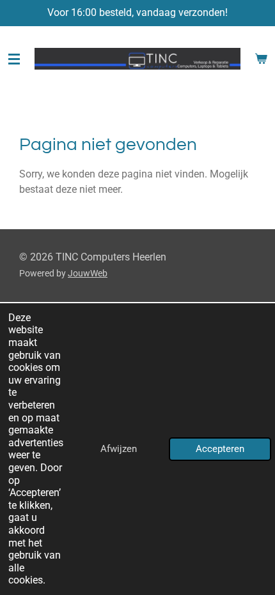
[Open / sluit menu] (14, 58)
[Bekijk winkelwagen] (261, 58)
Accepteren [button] (220, 449)
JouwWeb (87, 273)
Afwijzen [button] (118, 449)
